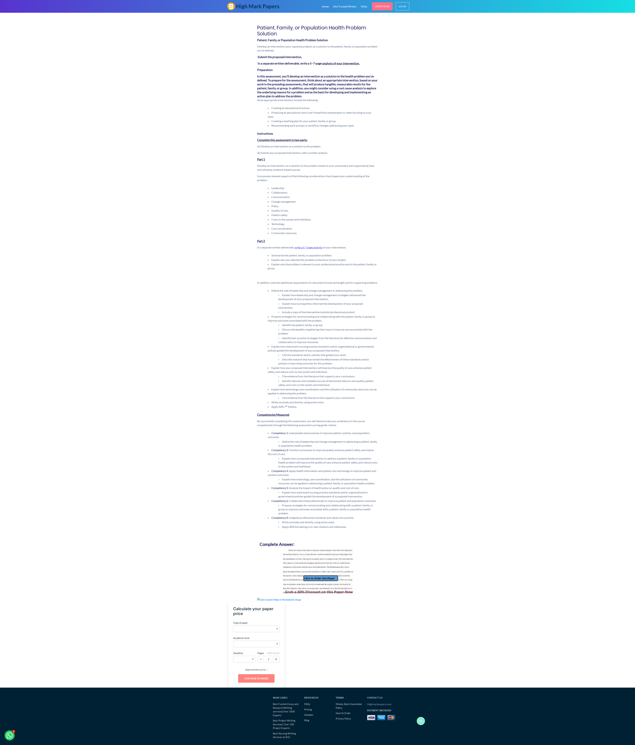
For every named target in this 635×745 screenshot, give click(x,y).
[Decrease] (261, 659)
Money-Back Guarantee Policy (349, 705)
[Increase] (276, 659)
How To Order (343, 713)
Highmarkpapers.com (379, 704)
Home (325, 6)
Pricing (308, 709)
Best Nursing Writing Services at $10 (284, 735)
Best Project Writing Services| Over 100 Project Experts (284, 724)
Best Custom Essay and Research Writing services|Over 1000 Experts (285, 709)
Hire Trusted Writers (345, 6)
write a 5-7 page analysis (308, 247)
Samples (308, 714)
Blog (306, 720)
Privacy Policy (343, 718)
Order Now (382, 6)
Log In (402, 6)
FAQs (364, 6)
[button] (10, 735)
